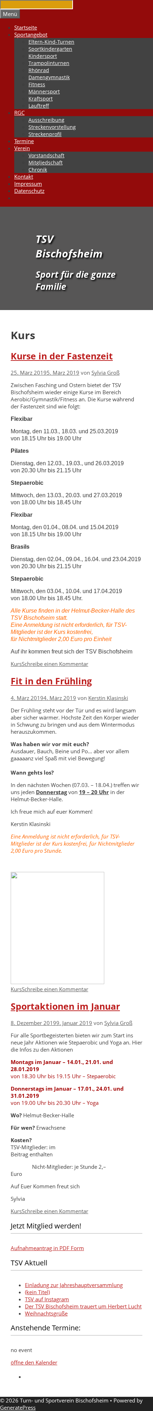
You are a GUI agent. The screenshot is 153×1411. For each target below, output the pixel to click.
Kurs (16, 663)
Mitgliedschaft (45, 162)
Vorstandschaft (46, 155)
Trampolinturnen (48, 63)
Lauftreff (38, 105)
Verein (22, 148)
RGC (19, 112)
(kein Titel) (37, 1292)
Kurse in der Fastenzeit (62, 356)
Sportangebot (30, 34)
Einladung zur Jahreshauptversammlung (74, 1284)
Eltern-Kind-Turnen (51, 41)
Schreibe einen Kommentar (55, 663)
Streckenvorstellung (52, 127)
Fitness (36, 84)
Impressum (28, 183)
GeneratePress (18, 1407)
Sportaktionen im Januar (65, 1006)
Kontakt (23, 176)
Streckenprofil (45, 134)
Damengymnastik (49, 77)
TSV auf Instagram (47, 1299)
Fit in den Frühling (51, 681)
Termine (24, 141)
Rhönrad (38, 70)
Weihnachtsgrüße (46, 1313)
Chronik (37, 169)
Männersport (44, 91)
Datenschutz (29, 190)
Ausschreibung (46, 119)
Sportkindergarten (50, 48)
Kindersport (42, 56)
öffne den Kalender (34, 1362)
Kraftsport (40, 98)
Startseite (25, 27)
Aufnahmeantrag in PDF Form (47, 1248)
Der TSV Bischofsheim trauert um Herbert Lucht (83, 1306)
